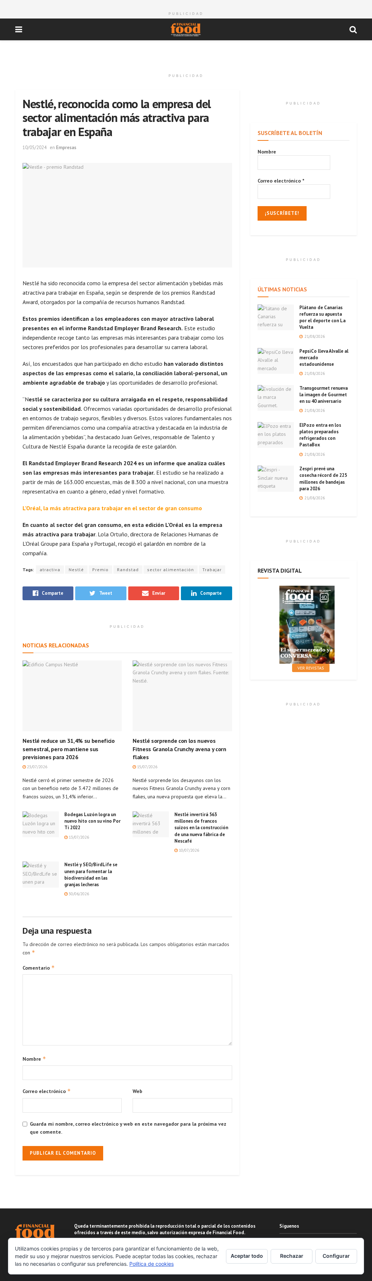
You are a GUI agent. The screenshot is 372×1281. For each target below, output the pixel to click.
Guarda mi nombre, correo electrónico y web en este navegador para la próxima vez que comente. (128, 1128)
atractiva (50, 569)
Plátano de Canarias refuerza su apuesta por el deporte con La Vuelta (322, 317)
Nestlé (76, 569)
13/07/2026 (78, 837)
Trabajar (212, 569)
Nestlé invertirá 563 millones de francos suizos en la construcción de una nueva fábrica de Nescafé (201, 827)
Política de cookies (151, 1264)
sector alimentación (170, 569)
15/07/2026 (146, 766)
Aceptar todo (247, 1256)
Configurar (336, 1256)
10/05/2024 (34, 147)
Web (137, 1091)
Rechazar (291, 1256)
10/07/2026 (188, 850)
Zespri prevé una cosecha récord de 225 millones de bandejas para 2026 (323, 479)
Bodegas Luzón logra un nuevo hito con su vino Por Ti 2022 (92, 821)
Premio (100, 569)
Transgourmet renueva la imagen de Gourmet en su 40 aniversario (323, 394)
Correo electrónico (47, 1091)
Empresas (66, 147)
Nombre (34, 1058)
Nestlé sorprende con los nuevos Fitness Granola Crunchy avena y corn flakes (179, 749)
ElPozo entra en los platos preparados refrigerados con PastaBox (320, 435)
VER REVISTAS (311, 668)
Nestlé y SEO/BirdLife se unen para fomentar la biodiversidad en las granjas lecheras (90, 874)
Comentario (39, 967)
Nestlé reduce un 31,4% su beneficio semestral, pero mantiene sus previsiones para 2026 (69, 749)
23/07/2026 (36, 766)
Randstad (128, 569)
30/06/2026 (78, 893)
